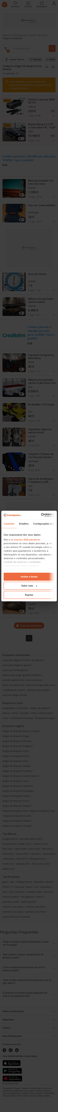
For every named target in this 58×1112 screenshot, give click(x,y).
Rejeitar (29, 595)
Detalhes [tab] (24, 523)
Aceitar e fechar (29, 576)
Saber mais (27, 585)
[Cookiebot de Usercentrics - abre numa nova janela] (41, 515)
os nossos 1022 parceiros (25, 539)
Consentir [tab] (9, 523)
